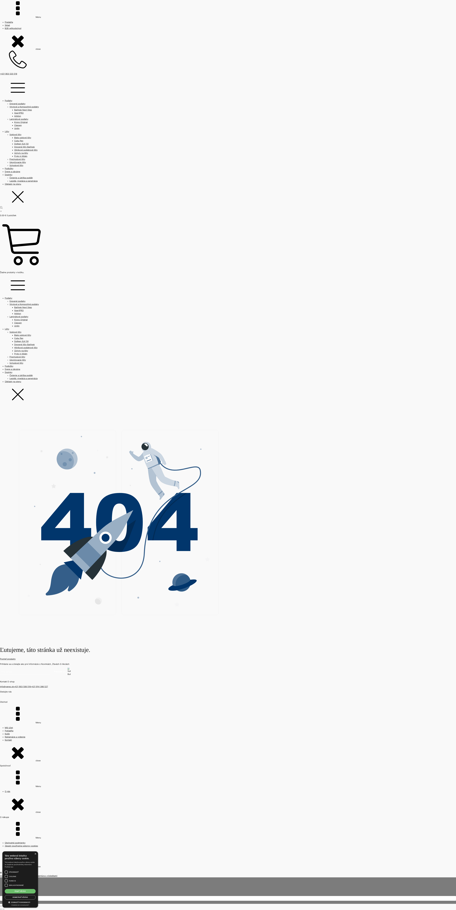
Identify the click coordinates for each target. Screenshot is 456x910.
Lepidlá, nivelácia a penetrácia (24, 181)
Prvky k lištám (20, 156)
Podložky (9, 168)
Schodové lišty (16, 165)
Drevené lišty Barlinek (24, 147)
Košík (7, 734)
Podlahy (8, 100)
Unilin (16, 128)
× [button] (35, 854)
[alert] (20, 879)
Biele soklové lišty (22, 137)
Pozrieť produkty (8, 659)
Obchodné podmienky (15, 843)
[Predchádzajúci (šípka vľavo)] (1, 909)
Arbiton (17, 116)
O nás (7, 791)
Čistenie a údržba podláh (21, 178)
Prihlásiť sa (60, 671)
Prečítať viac (9, 867)
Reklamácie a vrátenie (15, 737)
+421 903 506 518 (22, 686)
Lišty (7, 131)
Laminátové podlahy (19, 119)
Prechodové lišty (17, 159)
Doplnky (8, 175)
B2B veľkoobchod (13, 28)
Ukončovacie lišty (18, 162)
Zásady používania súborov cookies (21, 846)
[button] (20, 902)
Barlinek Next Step (23, 110)
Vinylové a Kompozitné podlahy (24, 107)
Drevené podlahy (17, 104)
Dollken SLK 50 (21, 144)
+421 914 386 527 (39, 686)
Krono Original (21, 122)
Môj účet (9, 728)
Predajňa (9, 22)
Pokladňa (9, 731)
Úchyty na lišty (21, 153)
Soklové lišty (15, 134)
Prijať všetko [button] (20, 891)
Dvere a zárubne (12, 171)
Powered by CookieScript (20, 905)
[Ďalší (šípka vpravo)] (3, 909)
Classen (18, 125)
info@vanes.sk (7, 686)
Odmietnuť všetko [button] (20, 897)
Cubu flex (18, 141)
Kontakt (8, 740)
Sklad (7, 25)
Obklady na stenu (13, 184)
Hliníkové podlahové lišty (26, 150)
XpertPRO (19, 113)
